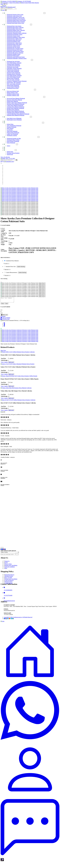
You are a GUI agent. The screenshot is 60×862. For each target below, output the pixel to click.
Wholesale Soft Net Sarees (13, 47)
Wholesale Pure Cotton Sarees (14, 43)
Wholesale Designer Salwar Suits (15, 14)
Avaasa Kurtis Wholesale (13, 86)
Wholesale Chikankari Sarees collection (16, 33)
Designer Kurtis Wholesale (13, 72)
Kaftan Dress (10, 124)
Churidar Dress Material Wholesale (15, 107)
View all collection (5, 157)
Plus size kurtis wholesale (13, 79)
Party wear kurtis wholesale (13, 84)
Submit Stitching (21, 266)
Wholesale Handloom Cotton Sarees (16, 37)
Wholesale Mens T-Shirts (13, 140)
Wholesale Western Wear (10, 176)
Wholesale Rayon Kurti (13, 88)
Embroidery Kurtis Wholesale (14, 68)
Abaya (8, 145)
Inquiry (4, 316)
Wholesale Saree (8, 168)
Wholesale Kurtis (8, 169)
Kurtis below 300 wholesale (14, 82)
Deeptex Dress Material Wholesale (15, 111)
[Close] (6, 10)
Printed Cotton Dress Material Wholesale (17, 102)
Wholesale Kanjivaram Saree (14, 31)
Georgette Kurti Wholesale (13, 65)
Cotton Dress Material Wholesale (15, 105)
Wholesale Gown (8, 174)
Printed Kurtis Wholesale (13, 70)
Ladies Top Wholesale (12, 134)
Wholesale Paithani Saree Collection (16, 30)
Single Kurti (10, 154)
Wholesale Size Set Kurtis (13, 61)
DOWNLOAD (5, 319)
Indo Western (10, 128)
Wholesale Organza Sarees (13, 36)
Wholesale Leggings (12, 135)
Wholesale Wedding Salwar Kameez (16, 18)
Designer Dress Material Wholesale (15, 104)
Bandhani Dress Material (13, 109)
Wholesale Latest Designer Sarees (15, 51)
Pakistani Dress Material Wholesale (15, 115)
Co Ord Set (9, 129)
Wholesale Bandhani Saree (13, 41)
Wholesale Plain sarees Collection (15, 27)
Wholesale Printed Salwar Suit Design (16, 20)
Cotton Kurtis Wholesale (13, 71)
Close (2, 303)
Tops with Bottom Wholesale (14, 125)
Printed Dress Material (12, 101)
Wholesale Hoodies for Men (14, 138)
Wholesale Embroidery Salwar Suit (15, 17)
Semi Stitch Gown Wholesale (14, 118)
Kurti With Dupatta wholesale (14, 75)
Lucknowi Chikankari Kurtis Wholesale (17, 81)
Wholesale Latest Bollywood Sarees (16, 57)
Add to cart (4, 314)
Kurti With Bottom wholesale (14, 62)
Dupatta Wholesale (11, 127)
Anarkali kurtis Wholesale (13, 64)
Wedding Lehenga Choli (13, 94)
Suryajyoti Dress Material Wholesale (16, 98)
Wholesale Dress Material (10, 172)
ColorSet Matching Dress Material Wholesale (18, 114)
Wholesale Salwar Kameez (10, 167)
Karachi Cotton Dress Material (14, 99)
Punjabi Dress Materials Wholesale (15, 108)
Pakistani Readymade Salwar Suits (15, 23)
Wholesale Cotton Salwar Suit (14, 16)
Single (5, 184)
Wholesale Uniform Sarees (13, 45)
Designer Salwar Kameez (13, 153)
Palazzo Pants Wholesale (13, 132)
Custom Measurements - (12, 272)
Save (6, 303)
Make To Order (7, 182)
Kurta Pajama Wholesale (13, 141)
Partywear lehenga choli (13, 91)
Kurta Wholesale (11, 142)
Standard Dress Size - (11, 266)
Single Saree (10, 151)
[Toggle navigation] (1, 163)
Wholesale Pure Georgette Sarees (15, 48)
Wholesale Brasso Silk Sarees (14, 44)
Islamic (5, 179)
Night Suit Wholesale (12, 131)
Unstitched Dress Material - (12, 260)
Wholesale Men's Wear (9, 178)
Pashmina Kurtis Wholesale (13, 74)
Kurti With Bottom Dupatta (13, 77)
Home (5, 165)
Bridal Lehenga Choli (12, 92)
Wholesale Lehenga (9, 171)
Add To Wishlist (6, 317)
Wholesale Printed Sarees (13, 55)
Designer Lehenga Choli (13, 95)
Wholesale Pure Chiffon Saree (14, 38)
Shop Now (3, 350)
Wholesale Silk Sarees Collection (15, 52)
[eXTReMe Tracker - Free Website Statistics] (2, 860)
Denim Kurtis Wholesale (13, 78)
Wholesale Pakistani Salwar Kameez (16, 21)
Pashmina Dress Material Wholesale (16, 112)
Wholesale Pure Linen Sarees (14, 26)
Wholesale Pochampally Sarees (14, 34)
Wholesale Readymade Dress (11, 175)
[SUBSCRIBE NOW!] (17, 554)
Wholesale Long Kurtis (12, 67)
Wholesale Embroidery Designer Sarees (16, 58)
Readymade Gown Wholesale (14, 119)
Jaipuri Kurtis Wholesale (13, 85)
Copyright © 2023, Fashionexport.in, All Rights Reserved (18, 617)
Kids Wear (6, 181)
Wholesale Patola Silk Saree (14, 40)
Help (2, 4)
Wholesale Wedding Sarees (13, 54)
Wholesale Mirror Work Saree (14, 29)
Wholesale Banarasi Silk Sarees (14, 50)
